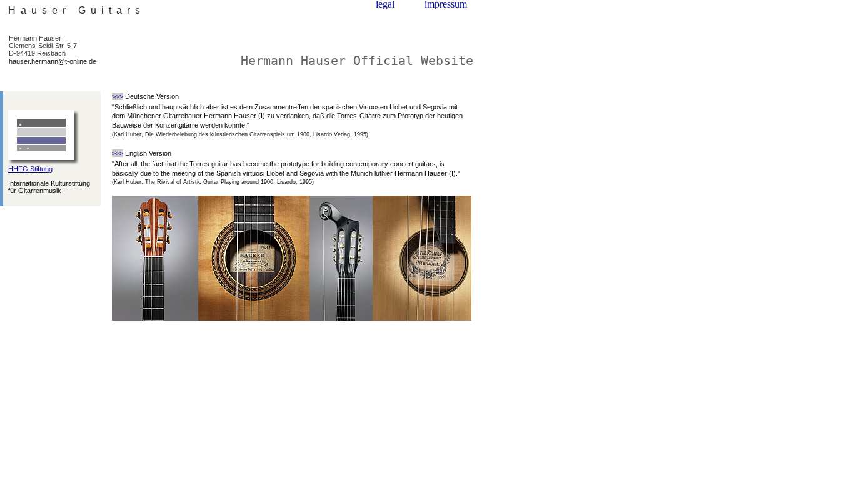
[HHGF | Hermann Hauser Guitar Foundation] (43, 162)
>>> (117, 96)
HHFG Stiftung (30, 168)
